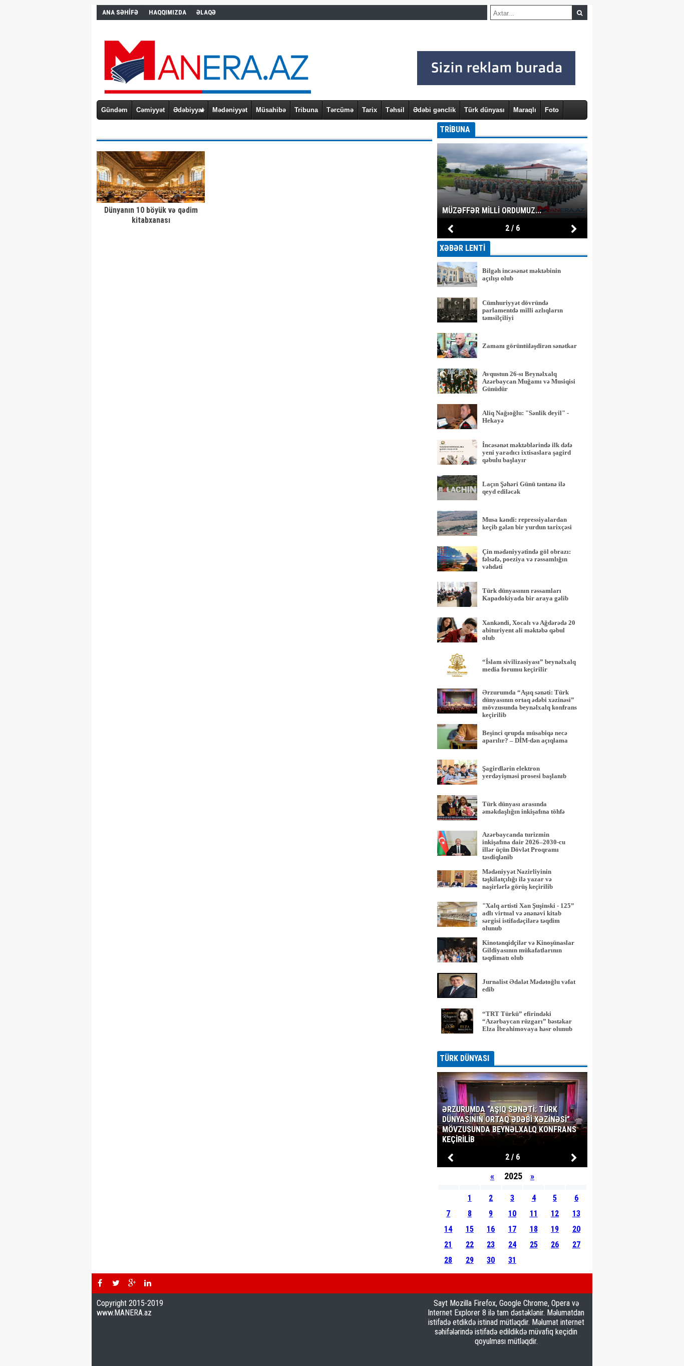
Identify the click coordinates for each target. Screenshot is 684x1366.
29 (470, 1260)
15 (470, 1229)
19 (555, 1229)
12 (555, 1213)
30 (491, 1260)
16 (491, 1229)
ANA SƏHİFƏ (120, 12)
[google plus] (132, 1283)
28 (448, 1260)
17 (512, 1229)
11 (534, 1213)
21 (448, 1244)
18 (534, 1229)
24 (512, 1244)
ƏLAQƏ (206, 12)
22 (470, 1244)
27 (576, 1244)
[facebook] (100, 1283)
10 (512, 1213)
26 (555, 1244)
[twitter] (116, 1283)
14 (448, 1229)
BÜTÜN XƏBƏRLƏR (512, 1044)
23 (491, 1244)
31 (512, 1260)
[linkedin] (148, 1283)
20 (576, 1229)
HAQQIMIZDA (167, 12)
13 (576, 1213)
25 (534, 1244)
